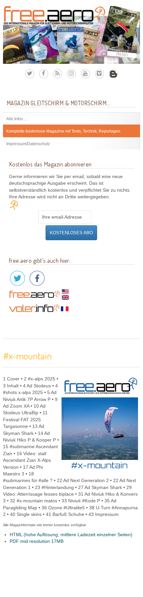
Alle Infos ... (16, 119)
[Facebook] (43, 73)
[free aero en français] (39, 308)
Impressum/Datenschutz (28, 144)
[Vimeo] (99, 73)
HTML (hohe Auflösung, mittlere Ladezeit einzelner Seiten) (71, 534)
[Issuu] (113, 73)
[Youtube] (85, 73)
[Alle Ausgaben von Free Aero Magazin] (71, 34)
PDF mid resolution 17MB (37, 541)
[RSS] (57, 73)
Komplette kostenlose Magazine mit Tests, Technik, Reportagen (63, 131)
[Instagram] (71, 73)
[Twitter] (29, 73)
